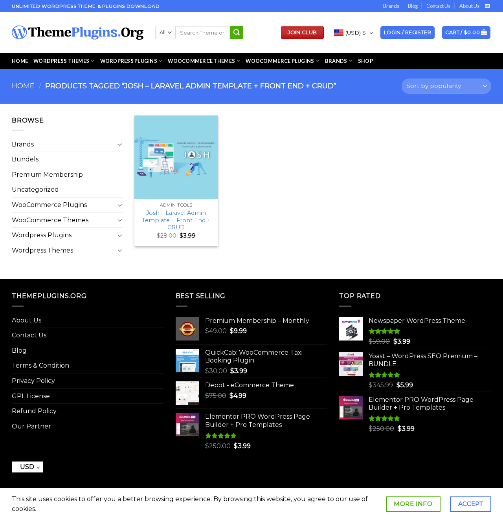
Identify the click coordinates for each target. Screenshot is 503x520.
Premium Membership (47, 174)
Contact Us (438, 6)
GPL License (31, 396)
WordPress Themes (61, 61)
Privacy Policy (33, 381)
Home (20, 61)
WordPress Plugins (128, 61)
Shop (365, 61)
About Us (469, 6)
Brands (391, 6)
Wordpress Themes (42, 250)
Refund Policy (34, 411)
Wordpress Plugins (42, 235)
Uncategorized (35, 189)
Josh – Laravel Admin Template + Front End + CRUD (176, 220)
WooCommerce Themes (201, 61)
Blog (413, 6)
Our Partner (31, 426)
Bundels (25, 159)
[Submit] (236, 32)
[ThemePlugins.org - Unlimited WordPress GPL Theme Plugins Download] (77, 33)
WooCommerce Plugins (280, 61)
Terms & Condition (40, 365)
